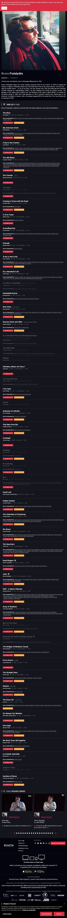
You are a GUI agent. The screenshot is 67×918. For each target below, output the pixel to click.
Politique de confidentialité (28, 910)
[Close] (64, 904)
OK (5, 8)
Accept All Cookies (46, 914)
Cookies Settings (7, 914)
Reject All (59, 914)
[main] (33, 909)
